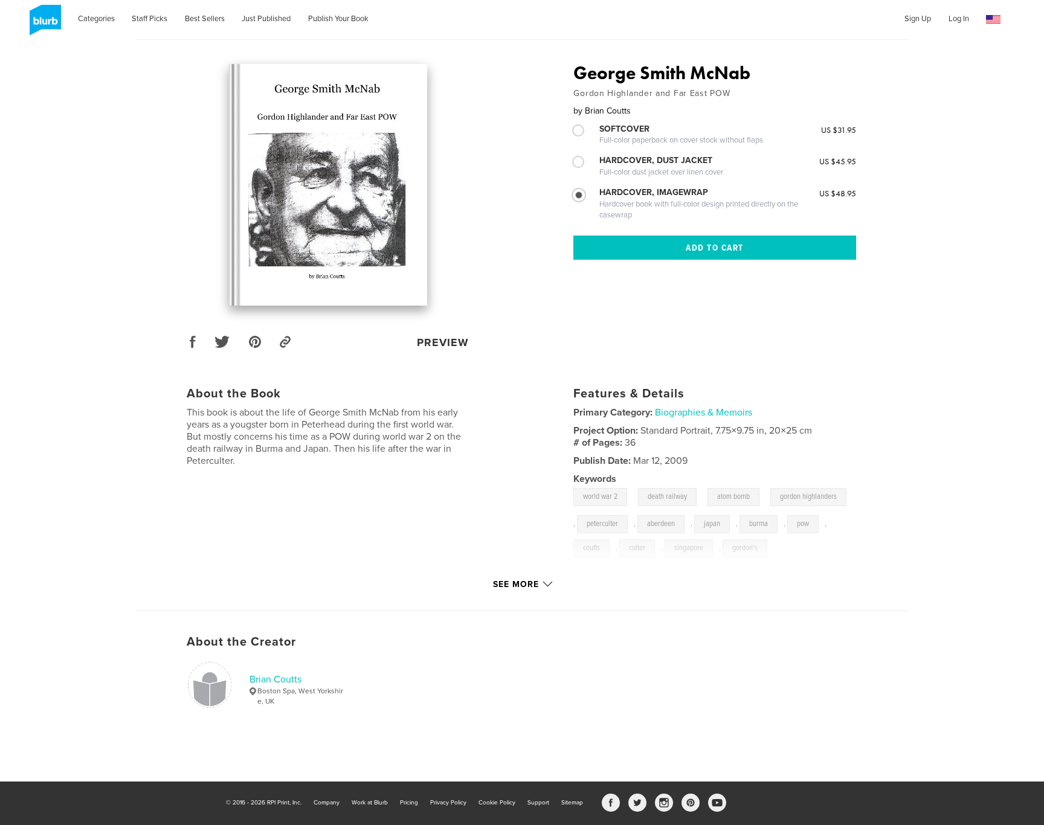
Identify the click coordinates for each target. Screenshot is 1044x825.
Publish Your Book (338, 19)
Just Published (266, 19)
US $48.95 (837, 193)
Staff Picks (149, 19)
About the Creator (241, 642)
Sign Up (917, 19)
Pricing (409, 802)
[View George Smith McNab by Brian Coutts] (328, 185)
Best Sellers (205, 19)
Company (327, 802)
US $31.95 (838, 129)
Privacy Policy (448, 802)
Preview (443, 342)
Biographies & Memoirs (703, 412)
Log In (959, 19)
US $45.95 (837, 161)
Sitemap (572, 802)
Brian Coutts (275, 679)
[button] (993, 19)
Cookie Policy (496, 802)
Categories (96, 19)
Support (538, 802)
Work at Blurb (370, 802)
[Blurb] (43, 24)
